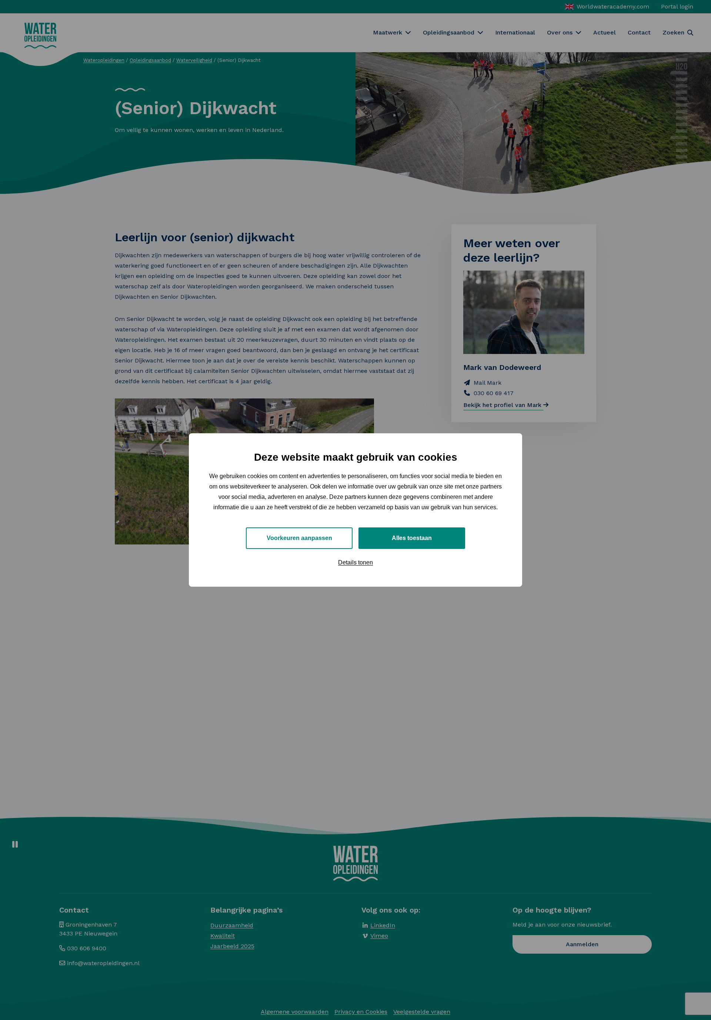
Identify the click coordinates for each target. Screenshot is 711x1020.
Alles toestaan (412, 538)
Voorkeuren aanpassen (299, 538)
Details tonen (355, 562)
